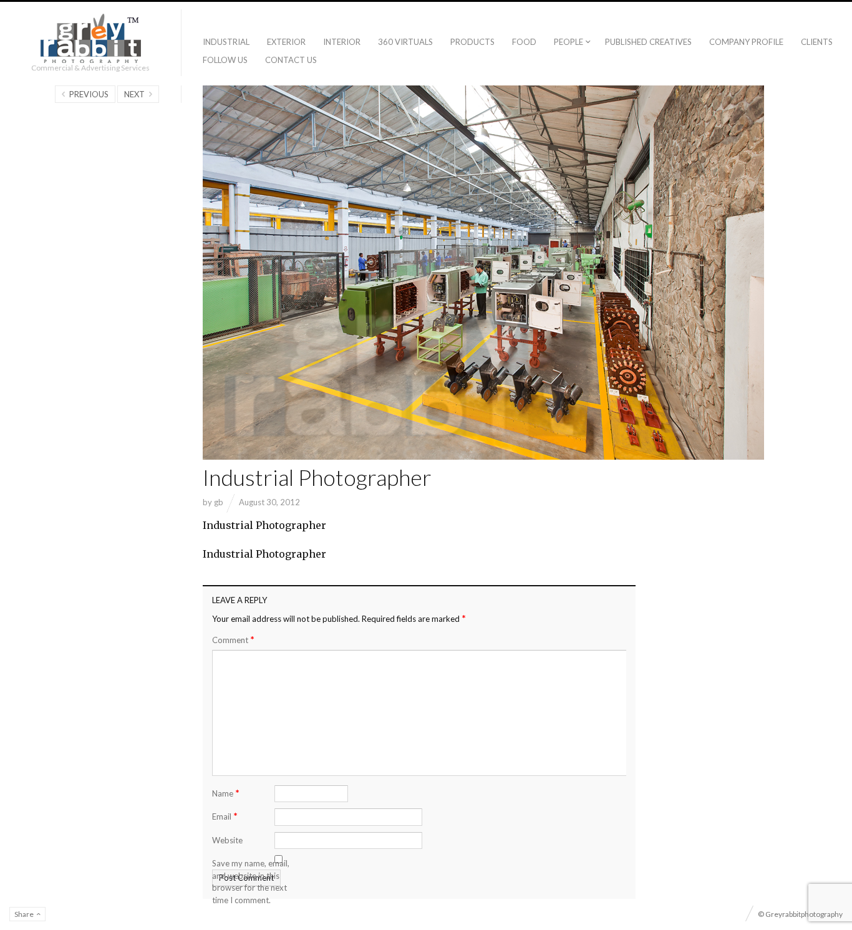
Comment (233, 639)
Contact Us (291, 60)
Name (226, 792)
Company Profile (746, 42)
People (568, 42)
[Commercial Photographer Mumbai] (91, 38)
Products (472, 42)
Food (524, 42)
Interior (342, 42)
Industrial (226, 42)
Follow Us (225, 60)
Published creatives (648, 42)
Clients (817, 42)
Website (227, 840)
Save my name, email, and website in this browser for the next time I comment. (250, 881)
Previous (89, 94)
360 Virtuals (405, 42)
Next (134, 94)
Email (225, 815)
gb (218, 502)
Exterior (286, 42)
